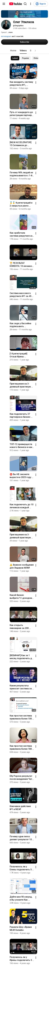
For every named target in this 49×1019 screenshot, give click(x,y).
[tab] (13, 50)
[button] (35, 50)
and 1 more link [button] (17, 36)
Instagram (7, 36)
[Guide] (3, 3)
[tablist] (24, 50)
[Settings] (30, 3)
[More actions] (36, 82)
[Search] (25, 3)
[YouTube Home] (15, 4)
